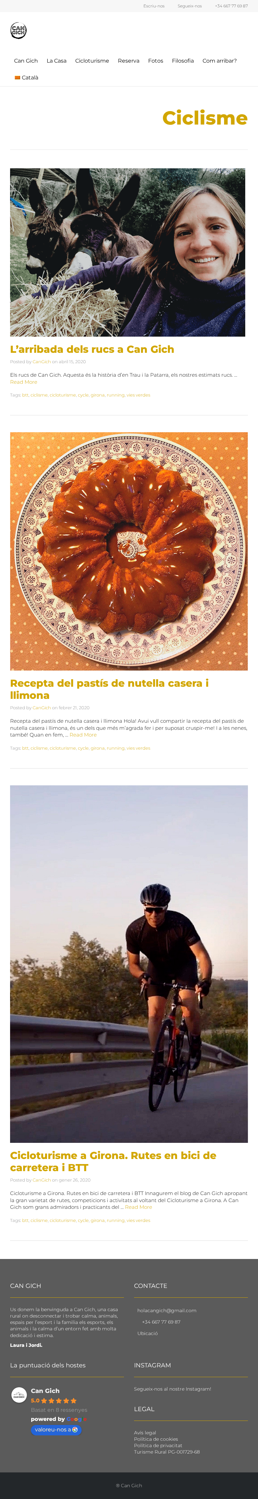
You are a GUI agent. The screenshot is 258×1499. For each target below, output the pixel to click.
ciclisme (39, 395)
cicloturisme (63, 395)
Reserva (128, 61)
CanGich (42, 361)
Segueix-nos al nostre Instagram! (172, 1389)
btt (25, 395)
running (116, 395)
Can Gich (26, 61)
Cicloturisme (92, 61)
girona (98, 395)
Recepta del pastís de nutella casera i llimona (109, 689)
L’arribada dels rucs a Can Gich (92, 349)
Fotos (155, 61)
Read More (23, 382)
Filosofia (183, 61)
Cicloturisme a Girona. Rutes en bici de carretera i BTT (113, 1161)
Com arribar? (220, 61)
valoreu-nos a (53, 1429)
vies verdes (138, 395)
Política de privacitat (158, 1445)
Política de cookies (156, 1439)
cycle (83, 395)
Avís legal (145, 1433)
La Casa (57, 61)
